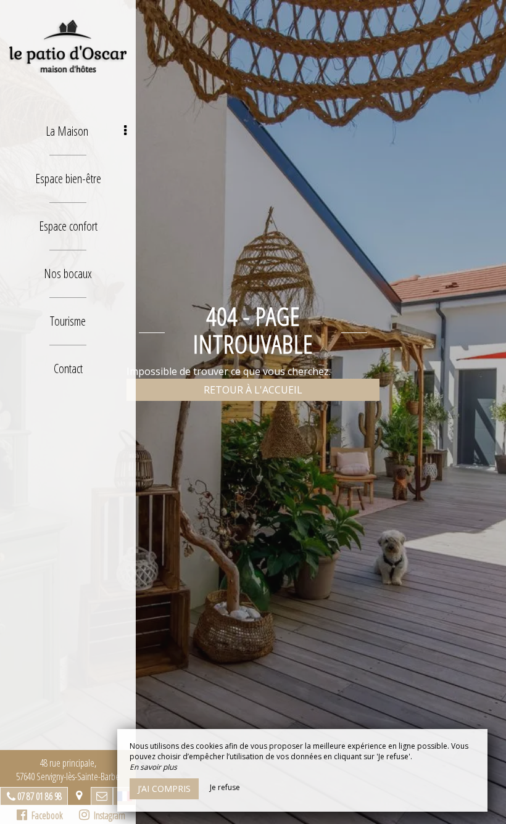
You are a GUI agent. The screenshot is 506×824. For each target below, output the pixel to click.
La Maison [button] (67, 131)
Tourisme (68, 321)
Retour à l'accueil (253, 390)
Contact (68, 368)
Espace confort (68, 226)
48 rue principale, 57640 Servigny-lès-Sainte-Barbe (68, 769)
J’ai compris (164, 788)
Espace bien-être (68, 178)
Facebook (45, 815)
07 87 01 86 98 (39, 796)
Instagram (107, 815)
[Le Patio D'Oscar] (68, 46)
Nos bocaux (68, 273)
